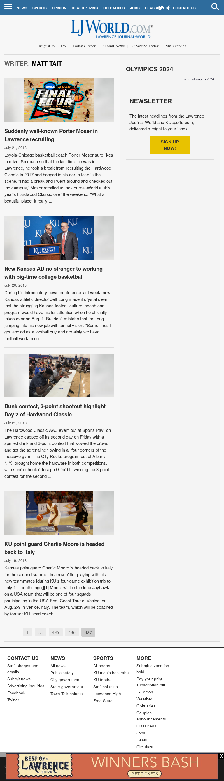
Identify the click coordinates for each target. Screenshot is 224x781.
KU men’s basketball (112, 672)
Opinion (59, 7)
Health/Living (85, 7)
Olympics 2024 (149, 68)
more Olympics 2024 (199, 79)
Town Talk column (66, 693)
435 (55, 632)
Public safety (62, 672)
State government (66, 686)
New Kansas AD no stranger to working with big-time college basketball (53, 273)
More (143, 657)
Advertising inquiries (25, 685)
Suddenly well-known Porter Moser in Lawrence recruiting (51, 135)
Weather (144, 699)
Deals (141, 740)
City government (65, 679)
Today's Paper (84, 46)
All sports (101, 665)
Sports (39, 7)
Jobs (135, 7)
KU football (103, 679)
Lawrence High (107, 693)
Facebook (16, 692)
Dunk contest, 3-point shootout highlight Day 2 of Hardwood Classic (55, 410)
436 (72, 632)
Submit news (19, 678)
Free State (103, 700)
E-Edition (144, 692)
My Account (175, 46)
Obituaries (114, 7)
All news (58, 665)
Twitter (13, 699)
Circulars (144, 747)
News (22, 7)
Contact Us (184, 7)
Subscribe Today (145, 46)
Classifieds (156, 7)
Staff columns (105, 686)
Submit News (113, 46)
